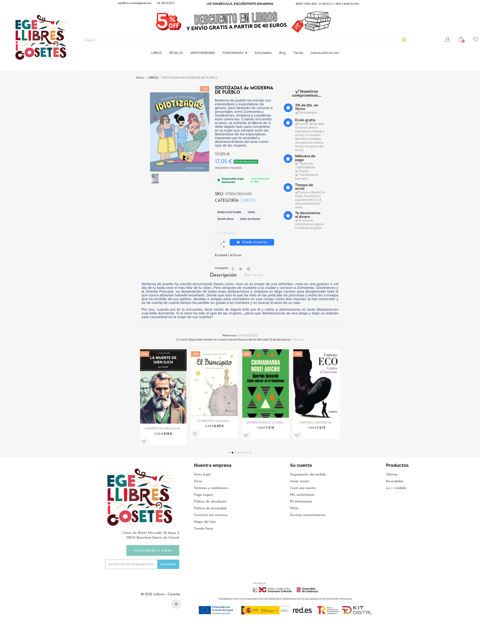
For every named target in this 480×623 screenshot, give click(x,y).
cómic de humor (250, 219)
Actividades (263, 53)
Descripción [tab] (223, 275)
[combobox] (241, 40)
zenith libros (225, 219)
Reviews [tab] (253, 275)
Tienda (298, 53)
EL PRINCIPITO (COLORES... (163, 421)
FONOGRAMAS (233, 53)
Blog (282, 53)
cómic (251, 212)
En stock (221, 255)
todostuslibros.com (324, 53)
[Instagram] (176, 604)
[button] (460, 39)
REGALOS (176, 53)
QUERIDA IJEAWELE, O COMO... (214, 422)
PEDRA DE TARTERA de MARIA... (317, 426)
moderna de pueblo (229, 212)
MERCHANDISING (202, 53)
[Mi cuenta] (447, 39)
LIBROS (156, 53)
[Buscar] (404, 40)
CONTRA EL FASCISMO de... (265, 422)
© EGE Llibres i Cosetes (160, 594)
